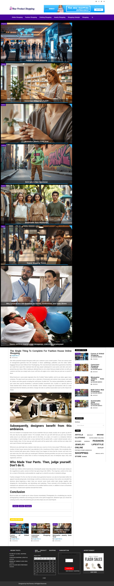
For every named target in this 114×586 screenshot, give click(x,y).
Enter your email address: (69, 554)
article (79, 435)
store (78, 456)
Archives (77, 422)
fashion (15, 506)
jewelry (80, 444)
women (84, 456)
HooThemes (30, 583)
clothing (80, 438)
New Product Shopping (73, 570)
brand (100, 435)
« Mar (44, 578)
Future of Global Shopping (19, 536)
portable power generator (83, 450)
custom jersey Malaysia (96, 437)
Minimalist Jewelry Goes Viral (62, 536)
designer (78, 441)
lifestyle (98, 444)
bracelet (90, 434)
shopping (28, 506)
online (21, 506)
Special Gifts (100, 453)
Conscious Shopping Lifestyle (40, 536)
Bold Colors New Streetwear (97, 390)
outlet (101, 448)
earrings (87, 441)
